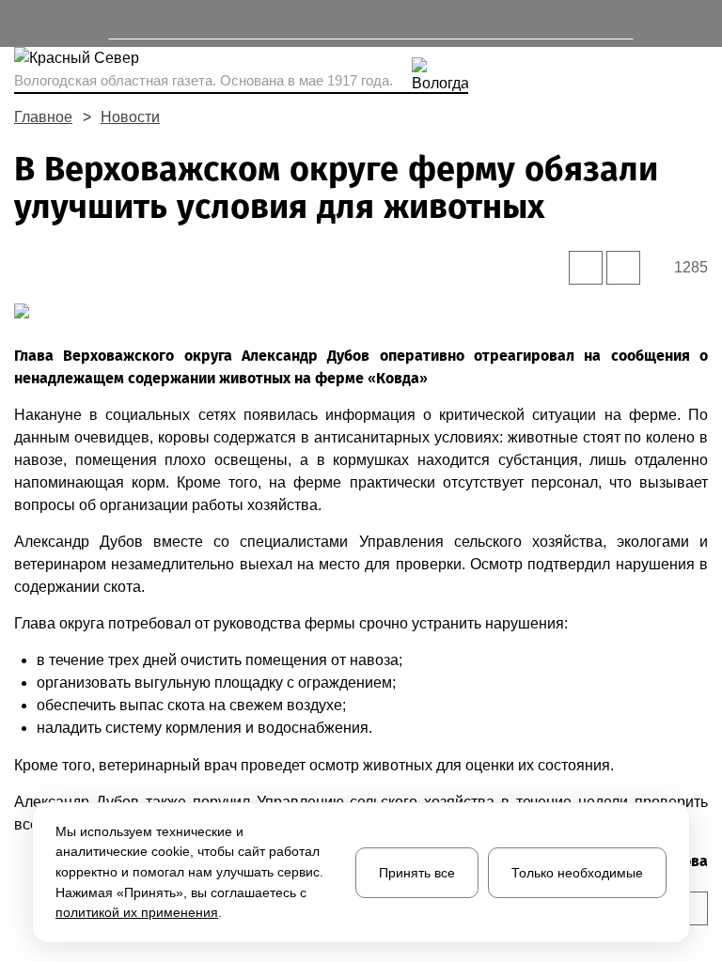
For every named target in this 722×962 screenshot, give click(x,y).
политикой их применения (136, 912)
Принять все (417, 872)
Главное (43, 117)
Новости (130, 117)
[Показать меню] (23, 23)
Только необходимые (577, 872)
